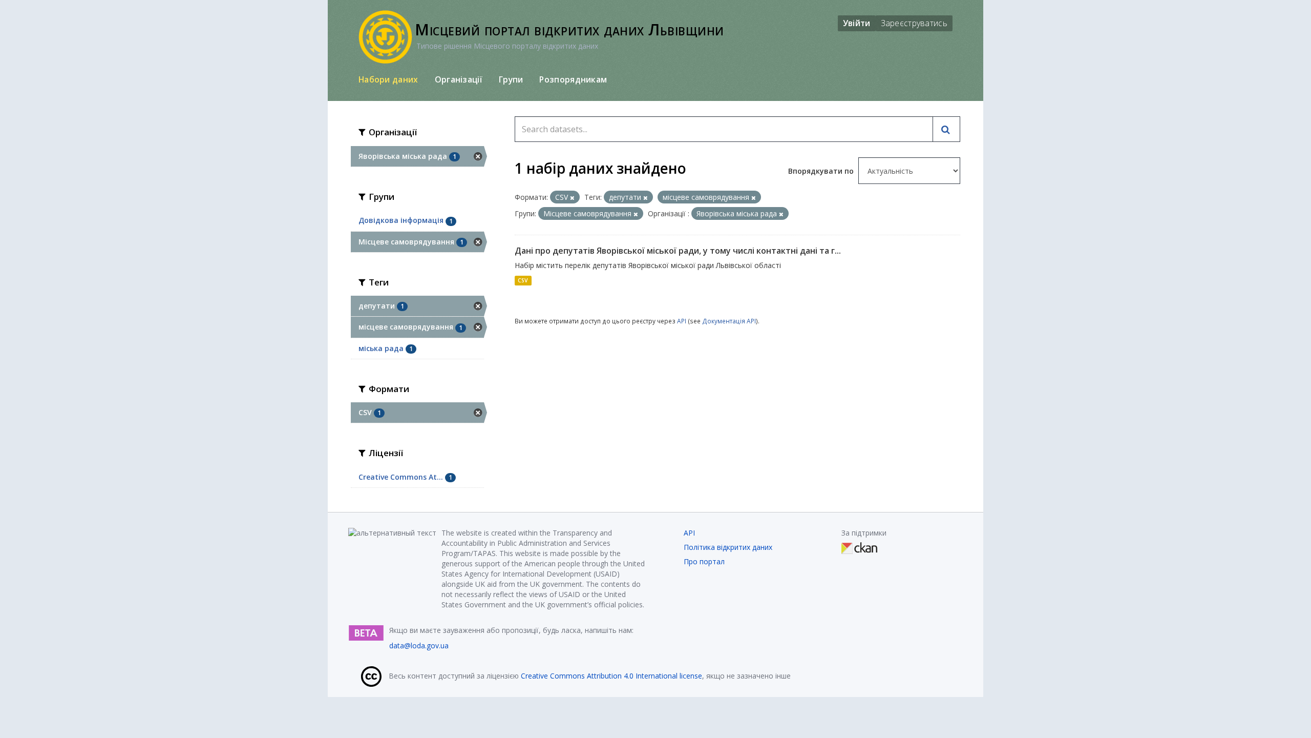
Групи (511, 79)
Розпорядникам (573, 79)
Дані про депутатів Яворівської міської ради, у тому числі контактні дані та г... (678, 250)
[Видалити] (572, 197)
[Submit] (946, 129)
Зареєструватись (914, 23)
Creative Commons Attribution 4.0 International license (611, 676)
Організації (458, 79)
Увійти (857, 23)
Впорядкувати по (822, 171)
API (681, 321)
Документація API (729, 321)
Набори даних (388, 79)
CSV (523, 280)
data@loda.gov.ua (419, 645)
